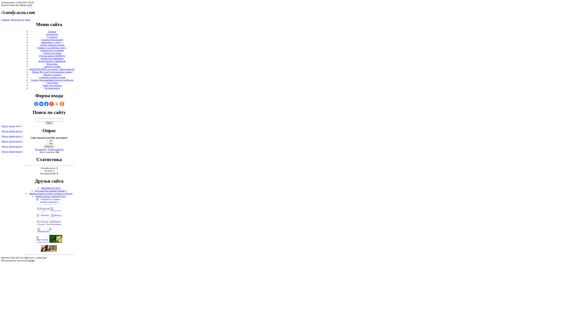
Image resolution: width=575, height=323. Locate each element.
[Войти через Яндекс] (51, 104)
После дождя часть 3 (12, 136)
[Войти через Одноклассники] (62, 104)
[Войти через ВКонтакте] (41, 104)
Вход (28, 20)
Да (51, 140)
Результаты (40, 149)
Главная (5, 20)
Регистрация (17, 20)
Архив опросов (55, 149)
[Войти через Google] (56, 104)
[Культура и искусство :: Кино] (56, 210)
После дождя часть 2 (12, 131)
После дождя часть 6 (12, 151)
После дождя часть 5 (12, 146)
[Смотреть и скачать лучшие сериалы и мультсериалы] (49, 203)
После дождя (8, 126)
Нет (51, 143)
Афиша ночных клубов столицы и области (51, 193)
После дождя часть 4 (12, 141)
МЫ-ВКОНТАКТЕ (51, 188)
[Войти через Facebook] (46, 104)
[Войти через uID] (36, 104)
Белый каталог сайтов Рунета (51, 196)
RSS (30, 5)
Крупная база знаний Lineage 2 (51, 191)
